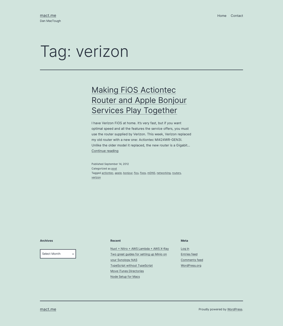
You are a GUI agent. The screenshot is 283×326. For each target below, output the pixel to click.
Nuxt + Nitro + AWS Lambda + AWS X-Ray (139, 248)
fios (136, 173)
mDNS (151, 173)
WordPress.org (191, 265)
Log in (185, 248)
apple (118, 173)
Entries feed (189, 254)
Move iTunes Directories (127, 271)
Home (221, 16)
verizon (96, 177)
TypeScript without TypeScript (131, 265)
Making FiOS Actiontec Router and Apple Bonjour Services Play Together (139, 100)
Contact (237, 16)
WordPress (234, 309)
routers (176, 173)
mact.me (48, 15)
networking (164, 173)
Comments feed (192, 260)
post (114, 168)
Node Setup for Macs (125, 276)
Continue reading (105, 151)
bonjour (127, 173)
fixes (143, 173)
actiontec (107, 173)
